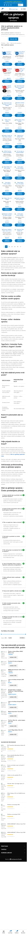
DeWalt (19, 93)
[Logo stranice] (13, 9)
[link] (7, 58)
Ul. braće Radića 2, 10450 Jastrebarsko (13, 1)
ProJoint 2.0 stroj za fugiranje (15, 661)
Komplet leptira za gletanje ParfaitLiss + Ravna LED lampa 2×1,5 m (15, 691)
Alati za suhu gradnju (15, 43)
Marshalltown (7, 59)
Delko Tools (7, 93)
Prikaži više (13, 39)
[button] (7, 64)
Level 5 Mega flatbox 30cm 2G (15, 730)
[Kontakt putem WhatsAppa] (8, 5)
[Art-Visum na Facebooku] (4, 5)
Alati (8, 43)
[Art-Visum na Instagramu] (6, 5)
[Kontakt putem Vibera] (11, 5)
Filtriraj (22, 637)
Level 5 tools (7, 75)
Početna (3, 43)
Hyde (20, 204)
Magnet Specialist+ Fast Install (15, 711)
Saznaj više (13, 657)
